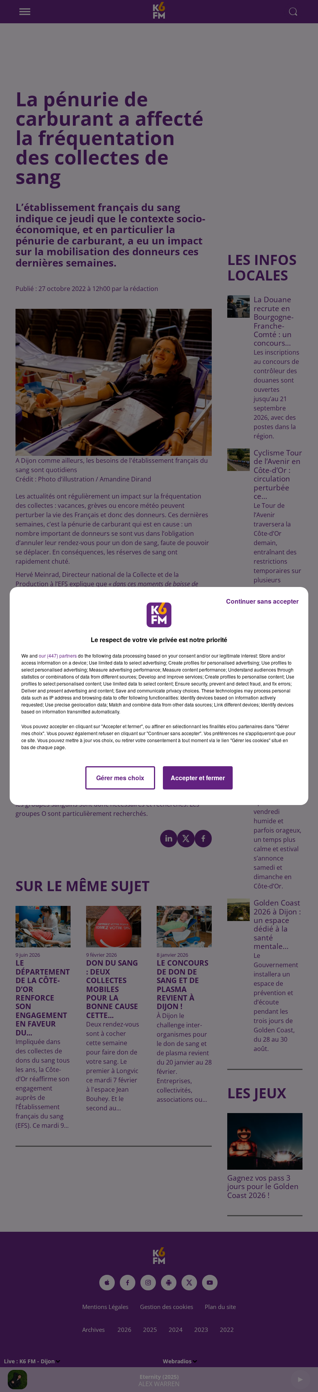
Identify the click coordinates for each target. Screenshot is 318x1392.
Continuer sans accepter (262, 601)
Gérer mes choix (120, 777)
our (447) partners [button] (58, 655)
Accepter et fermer (198, 777)
